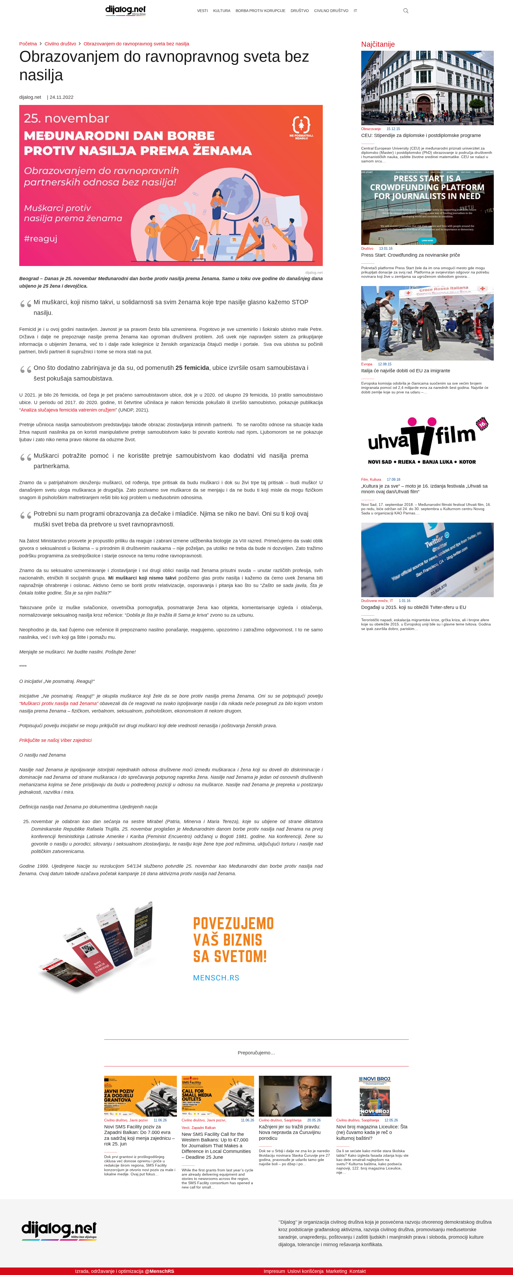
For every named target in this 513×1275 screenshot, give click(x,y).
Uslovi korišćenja (305, 1271)
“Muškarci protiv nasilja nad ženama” (58, 703)
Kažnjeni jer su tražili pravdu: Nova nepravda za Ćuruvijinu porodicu (290, 1132)
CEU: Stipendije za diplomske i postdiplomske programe (421, 135)
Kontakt (357, 1271)
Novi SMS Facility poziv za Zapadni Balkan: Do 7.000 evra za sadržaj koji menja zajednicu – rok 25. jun (139, 1135)
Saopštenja (292, 1120)
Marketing (336, 1271)
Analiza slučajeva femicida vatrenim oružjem (68, 410)
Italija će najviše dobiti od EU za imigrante (405, 370)
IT (391, 601)
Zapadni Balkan (204, 1128)
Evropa (366, 364)
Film (364, 480)
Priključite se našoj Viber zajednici (55, 740)
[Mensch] (171, 888)
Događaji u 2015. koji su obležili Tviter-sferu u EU (413, 607)
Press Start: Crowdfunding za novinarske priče (410, 255)
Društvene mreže (374, 601)
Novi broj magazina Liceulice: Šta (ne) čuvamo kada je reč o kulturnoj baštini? (371, 1132)
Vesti (185, 1128)
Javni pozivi (138, 1120)
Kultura (375, 480)
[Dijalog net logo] (125, 10)
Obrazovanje (371, 129)
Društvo (367, 249)
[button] (406, 10)
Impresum (274, 1271)
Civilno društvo (115, 1120)
